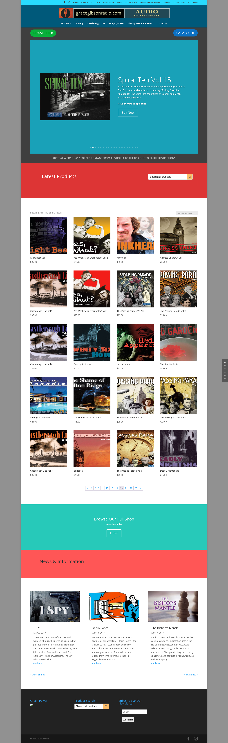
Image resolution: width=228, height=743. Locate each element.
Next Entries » (191, 674)
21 (126, 488)
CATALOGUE (185, 33)
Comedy (79, 23)
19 (137, 147)
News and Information (150, 3)
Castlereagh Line (96, 23)
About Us (85, 3)
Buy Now (127, 112)
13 (122, 147)
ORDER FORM (131, 3)
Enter (114, 533)
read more (38, 663)
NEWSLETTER (43, 33)
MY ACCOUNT (179, 3)
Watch (119, 3)
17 (132, 147)
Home (75, 3)
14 (124, 147)
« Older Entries (37, 674)
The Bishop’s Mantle (164, 628)
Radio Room (108, 3)
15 (127, 147)
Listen (161, 23)
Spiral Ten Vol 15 (144, 79)
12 (119, 147)
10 (114, 147)
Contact (166, 3)
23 (136, 488)
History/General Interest (141, 23)
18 (135, 147)
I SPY (36, 628)
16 (129, 147)
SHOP (97, 3)
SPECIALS (66, 23)
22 (131, 488)
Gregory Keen (116, 23)
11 (116, 147)
